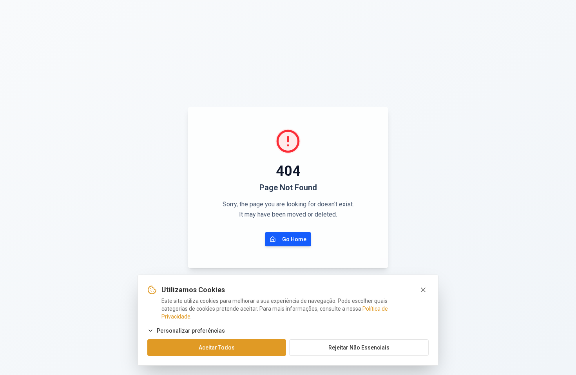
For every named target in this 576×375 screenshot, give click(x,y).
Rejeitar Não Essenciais (358, 347)
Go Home (294, 239)
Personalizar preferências (191, 331)
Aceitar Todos (217, 347)
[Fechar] (423, 289)
